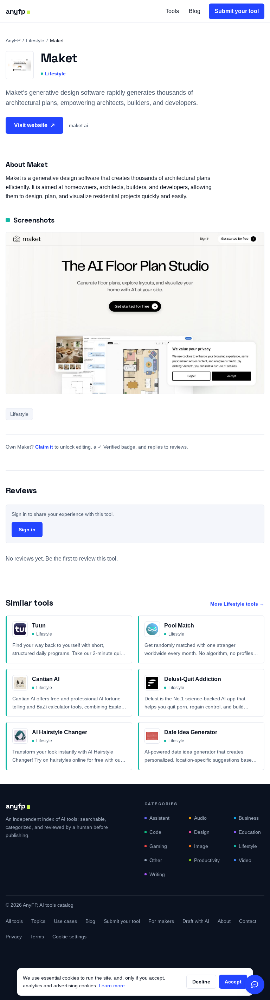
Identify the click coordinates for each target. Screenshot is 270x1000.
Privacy (14, 936)
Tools (172, 11)
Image (201, 846)
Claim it (44, 447)
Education (250, 832)
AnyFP (13, 40)
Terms (37, 936)
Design (202, 832)
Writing (157, 874)
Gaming (158, 846)
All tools (14, 921)
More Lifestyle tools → (237, 604)
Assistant (159, 818)
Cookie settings (69, 936)
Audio (200, 818)
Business (249, 818)
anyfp (15, 11)
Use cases (65, 921)
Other (155, 860)
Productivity (207, 860)
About (224, 921)
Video (245, 860)
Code (155, 832)
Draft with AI (195, 921)
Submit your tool (236, 11)
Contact (247, 921)
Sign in (27, 529)
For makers (161, 921)
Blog (194, 11)
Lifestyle (35, 40)
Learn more (112, 985)
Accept (233, 982)
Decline (201, 982)
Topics (38, 921)
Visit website (34, 125)
